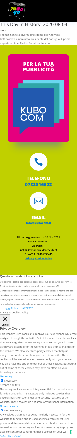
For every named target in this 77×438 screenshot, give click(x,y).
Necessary (10, 380)
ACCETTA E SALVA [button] (10, 435)
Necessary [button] (6, 376)
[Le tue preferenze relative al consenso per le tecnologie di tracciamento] (70, 431)
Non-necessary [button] (9, 406)
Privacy (29, 258)
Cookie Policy (43, 258)
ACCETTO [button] (27, 308)
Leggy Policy (11, 308)
